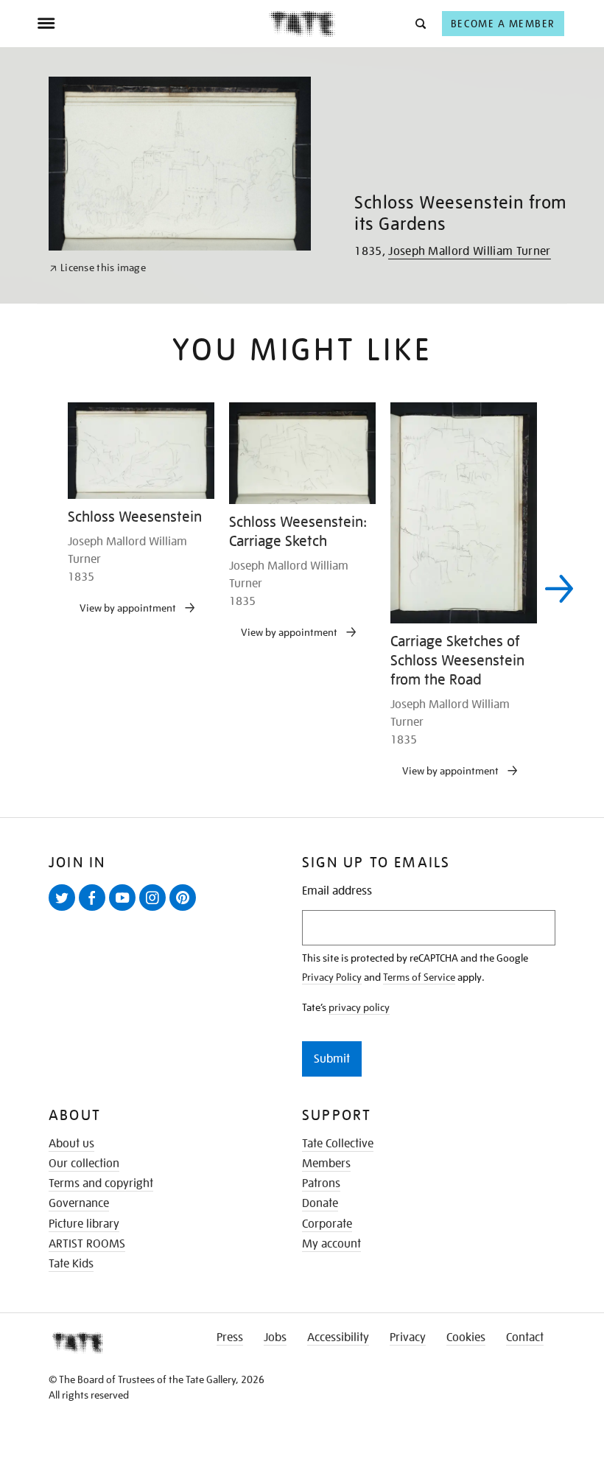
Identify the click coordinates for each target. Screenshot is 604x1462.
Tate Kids (71, 1263)
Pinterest (185, 910)
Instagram (155, 910)
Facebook (95, 910)
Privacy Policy (332, 977)
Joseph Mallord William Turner (469, 251)
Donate (320, 1203)
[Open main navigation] (153, 23)
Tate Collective (337, 1143)
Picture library (84, 1224)
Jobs (275, 1337)
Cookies (465, 1337)
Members (326, 1163)
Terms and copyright (101, 1183)
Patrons (321, 1183)
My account (331, 1244)
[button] (419, 23)
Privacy (408, 1337)
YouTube (125, 910)
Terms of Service (419, 977)
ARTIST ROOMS (87, 1244)
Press (230, 1337)
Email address (337, 891)
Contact (525, 1337)
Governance (79, 1203)
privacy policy (359, 1007)
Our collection (84, 1163)
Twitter (65, 910)
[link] (98, 268)
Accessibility (338, 1337)
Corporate (327, 1224)
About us (71, 1143)
